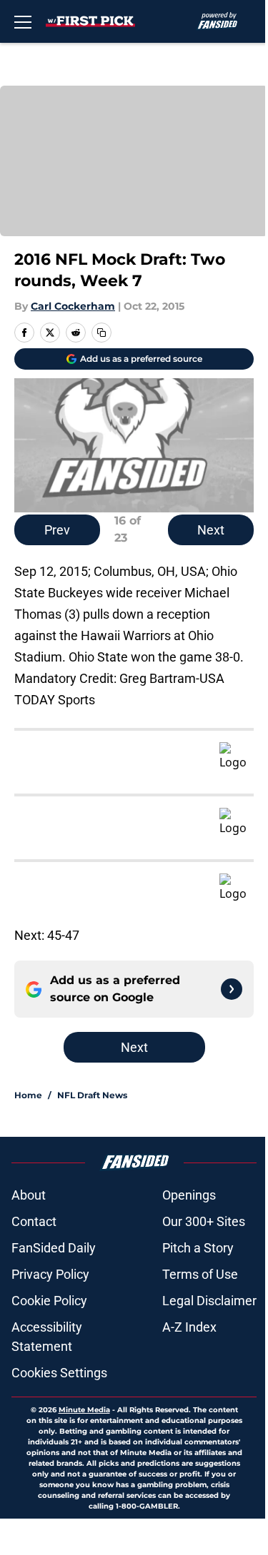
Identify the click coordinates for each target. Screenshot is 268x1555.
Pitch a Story (198, 1247)
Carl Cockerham (73, 306)
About (28, 1194)
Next (210, 529)
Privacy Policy (50, 1274)
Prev (57, 529)
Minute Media (84, 1409)
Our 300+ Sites (203, 1221)
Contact (33, 1221)
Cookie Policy (49, 1300)
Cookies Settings (59, 1372)
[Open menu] (22, 21)
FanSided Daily (53, 1247)
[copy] (101, 333)
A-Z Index (189, 1327)
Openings (189, 1194)
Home (28, 1095)
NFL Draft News (92, 1095)
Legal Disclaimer (209, 1300)
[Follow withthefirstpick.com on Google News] (231, 989)
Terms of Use (200, 1274)
